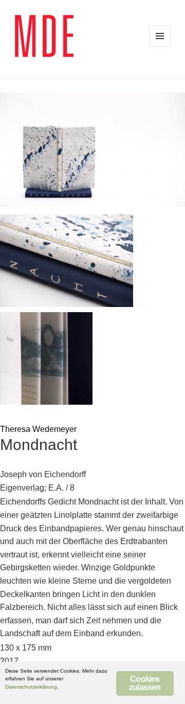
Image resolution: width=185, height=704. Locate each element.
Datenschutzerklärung (31, 687)
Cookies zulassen (145, 683)
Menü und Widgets (160, 36)
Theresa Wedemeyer (38, 429)
